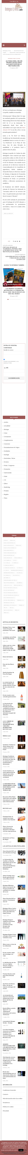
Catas (5, 433)
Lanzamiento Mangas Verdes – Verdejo (9, 1022)
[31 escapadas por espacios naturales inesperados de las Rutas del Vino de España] (21, 995)
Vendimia (21, 605)
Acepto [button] (20, 1150)
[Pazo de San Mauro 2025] (21, 664)
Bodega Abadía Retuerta (9, 542)
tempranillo (20, 600)
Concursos (7, 444)
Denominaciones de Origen (14, 58)
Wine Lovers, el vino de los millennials (9, 945)
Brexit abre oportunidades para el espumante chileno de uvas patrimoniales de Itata (9, 1075)
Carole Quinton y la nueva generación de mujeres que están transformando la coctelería (9, 774)
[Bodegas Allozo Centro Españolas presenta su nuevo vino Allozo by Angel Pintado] (21, 909)
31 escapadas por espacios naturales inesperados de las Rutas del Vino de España (8, 998)
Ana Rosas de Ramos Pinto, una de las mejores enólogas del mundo (9, 986)
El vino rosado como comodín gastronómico (9, 696)
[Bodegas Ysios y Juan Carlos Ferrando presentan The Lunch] (21, 627)
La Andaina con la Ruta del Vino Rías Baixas (9, 637)
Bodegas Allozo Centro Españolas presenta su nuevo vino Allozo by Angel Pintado (9, 911)
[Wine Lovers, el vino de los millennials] (21, 945)
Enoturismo (7, 577)
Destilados (7, 451)
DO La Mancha (7, 575)
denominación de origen (9, 572)
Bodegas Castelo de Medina (10, 547)
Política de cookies (8, 1107)
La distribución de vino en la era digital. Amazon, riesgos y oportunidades (9, 965)
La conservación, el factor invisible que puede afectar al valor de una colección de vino (9, 685)
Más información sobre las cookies (12, 1098)
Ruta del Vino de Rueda (9, 590)
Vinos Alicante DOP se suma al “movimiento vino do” (9, 900)
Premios (6, 491)
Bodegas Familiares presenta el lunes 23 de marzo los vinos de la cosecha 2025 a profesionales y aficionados (9, 760)
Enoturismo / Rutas (9, 458)
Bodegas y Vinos (7, 50)
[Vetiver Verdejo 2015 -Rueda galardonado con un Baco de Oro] (21, 876)
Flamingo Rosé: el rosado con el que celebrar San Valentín (9, 818)
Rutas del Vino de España (9, 600)
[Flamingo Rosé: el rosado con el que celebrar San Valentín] (21, 817)
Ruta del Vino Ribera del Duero (10, 592)
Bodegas (6, 429)
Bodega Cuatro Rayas (9, 545)
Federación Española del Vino (10, 580)
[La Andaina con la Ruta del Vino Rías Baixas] (21, 637)
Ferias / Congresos (9, 465)
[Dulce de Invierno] (21, 657)
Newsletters (6, 1102)
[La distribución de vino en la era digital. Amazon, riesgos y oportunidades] (21, 963)
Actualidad (7, 426)
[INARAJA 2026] (21, 736)
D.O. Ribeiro (15, 562)
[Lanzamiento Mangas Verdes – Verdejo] (21, 1022)
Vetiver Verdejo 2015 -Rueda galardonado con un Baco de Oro (9, 877)
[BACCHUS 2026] (21, 809)
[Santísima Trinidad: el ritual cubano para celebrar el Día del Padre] (21, 745)
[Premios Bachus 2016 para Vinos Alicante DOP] (21, 974)
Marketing (7, 487)
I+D (5, 480)
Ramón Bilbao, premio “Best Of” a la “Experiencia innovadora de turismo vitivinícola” (9, 1011)
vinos (12, 607)
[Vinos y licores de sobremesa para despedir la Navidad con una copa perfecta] (21, 827)
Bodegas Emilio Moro (9, 550)
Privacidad (6, 1111)
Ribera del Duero (18, 585)
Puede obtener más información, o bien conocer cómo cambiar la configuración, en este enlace (14, 1151)
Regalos (6, 494)
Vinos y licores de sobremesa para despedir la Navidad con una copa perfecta (9, 829)
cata (15, 560)
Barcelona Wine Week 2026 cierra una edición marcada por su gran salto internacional (9, 799)
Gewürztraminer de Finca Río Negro (8, 673)
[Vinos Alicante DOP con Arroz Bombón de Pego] (21, 851)
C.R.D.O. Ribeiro (7, 560)
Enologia (6, 455)
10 (20, 299)
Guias (5, 476)
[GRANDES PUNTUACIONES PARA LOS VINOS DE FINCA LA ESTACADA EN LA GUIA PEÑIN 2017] (21, 1044)
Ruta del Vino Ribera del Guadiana (11, 595)
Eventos (6, 462)
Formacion (7, 469)
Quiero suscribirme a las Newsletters (11, 362)
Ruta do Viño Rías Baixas (9, 597)
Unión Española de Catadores (10, 605)
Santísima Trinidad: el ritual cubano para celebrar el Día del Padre (9, 747)
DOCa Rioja (19, 572)
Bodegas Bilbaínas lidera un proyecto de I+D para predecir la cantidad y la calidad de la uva (9, 889)
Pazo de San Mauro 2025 (8, 665)
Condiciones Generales (9, 1090)
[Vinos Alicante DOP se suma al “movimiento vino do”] (21, 899)
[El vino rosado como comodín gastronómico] (21, 695)
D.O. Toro (6, 570)
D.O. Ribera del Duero (8, 565)
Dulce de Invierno (8, 657)
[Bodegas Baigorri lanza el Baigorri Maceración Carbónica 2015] (21, 935)
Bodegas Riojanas (8, 557)
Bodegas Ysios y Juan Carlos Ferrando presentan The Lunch (9, 629)
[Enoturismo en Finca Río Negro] (21, 838)
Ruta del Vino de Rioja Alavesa (10, 587)
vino (5, 607)
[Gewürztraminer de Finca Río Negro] (21, 673)
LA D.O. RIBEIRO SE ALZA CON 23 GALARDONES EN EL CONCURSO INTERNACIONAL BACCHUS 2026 (8, 725)
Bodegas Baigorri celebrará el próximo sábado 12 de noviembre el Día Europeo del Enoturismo (9, 923)
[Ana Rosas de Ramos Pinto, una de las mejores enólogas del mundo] (21, 984)
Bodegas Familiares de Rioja (10, 552)
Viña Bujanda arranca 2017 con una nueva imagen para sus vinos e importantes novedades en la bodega (9, 1061)
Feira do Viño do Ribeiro (9, 582)
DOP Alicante (16, 575)
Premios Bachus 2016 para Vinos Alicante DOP (9, 975)
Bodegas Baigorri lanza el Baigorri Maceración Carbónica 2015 (9, 936)
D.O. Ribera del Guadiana (9, 567)
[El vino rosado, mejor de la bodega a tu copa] (21, 953)
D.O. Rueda (19, 567)
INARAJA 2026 (7, 736)
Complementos (8, 440)
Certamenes (7, 436)
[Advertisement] (14, 28)
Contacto (5, 1094)
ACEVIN (6, 540)
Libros (5, 483)
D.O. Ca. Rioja (7, 562)
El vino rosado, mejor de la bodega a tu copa (9, 954)
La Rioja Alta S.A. (8, 585)
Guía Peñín (19, 582)
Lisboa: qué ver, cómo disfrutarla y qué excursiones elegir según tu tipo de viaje (9, 648)
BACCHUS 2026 (7, 808)
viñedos (6, 612)
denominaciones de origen (17, 570)
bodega (12, 540)
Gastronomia (7, 473)
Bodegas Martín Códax (9, 555)
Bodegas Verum (18, 557)
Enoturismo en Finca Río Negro (8, 838)
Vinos (5, 498)
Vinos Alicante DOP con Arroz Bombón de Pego (9, 852)
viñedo (17, 610)
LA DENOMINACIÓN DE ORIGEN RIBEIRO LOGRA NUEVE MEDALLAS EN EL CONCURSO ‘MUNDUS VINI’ (9, 787)
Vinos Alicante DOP (8, 213)
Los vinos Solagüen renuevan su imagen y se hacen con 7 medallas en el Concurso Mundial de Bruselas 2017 (9, 1033)
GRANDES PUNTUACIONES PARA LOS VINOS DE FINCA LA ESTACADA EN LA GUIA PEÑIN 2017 (9, 1047)
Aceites (6, 422)
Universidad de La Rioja (9, 602)
